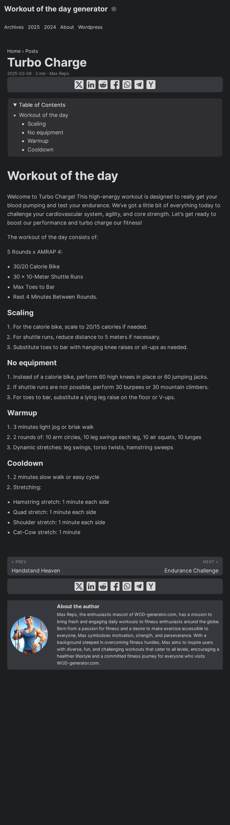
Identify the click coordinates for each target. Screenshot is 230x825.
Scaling (37, 124)
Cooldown (41, 149)
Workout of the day (43, 115)
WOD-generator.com (155, 614)
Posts (31, 51)
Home (14, 51)
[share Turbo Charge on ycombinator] (150, 84)
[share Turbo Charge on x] (79, 84)
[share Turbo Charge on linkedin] (91, 84)
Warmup (38, 141)
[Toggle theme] (113, 9)
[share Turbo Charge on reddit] (103, 84)
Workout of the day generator (56, 8)
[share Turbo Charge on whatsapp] (126, 84)
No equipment (45, 132)
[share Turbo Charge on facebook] (115, 84)
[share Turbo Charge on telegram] (138, 84)
